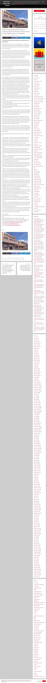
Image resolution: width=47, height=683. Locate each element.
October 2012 (36, 491)
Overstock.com (36, 629)
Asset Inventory (36, 81)
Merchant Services (37, 149)
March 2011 (36, 523)
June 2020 (36, 351)
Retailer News (36, 647)
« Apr (35, 31)
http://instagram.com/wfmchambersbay (13, 225)
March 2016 (36, 421)
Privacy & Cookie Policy (20, 4)
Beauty (35, 89)
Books (35, 91)
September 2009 (37, 553)
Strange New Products (38, 662)
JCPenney (36, 610)
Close (43, 1)
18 (34, 26)
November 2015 (37, 428)
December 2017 (36, 385)
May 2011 (35, 519)
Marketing (36, 147)
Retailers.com (36, 649)
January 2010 (36, 547)
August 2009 (36, 555)
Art (34, 79)
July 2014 (35, 455)
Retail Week (36, 644)
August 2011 (36, 514)
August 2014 (36, 453)
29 (42, 28)
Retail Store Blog (37, 639)
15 (42, 24)
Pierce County (9, 259)
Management (36, 145)
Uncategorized (36, 210)
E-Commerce (36, 108)
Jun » (37, 31)
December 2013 (36, 467)
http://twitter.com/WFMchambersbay (12, 223)
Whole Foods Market (20, 259)
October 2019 (36, 361)
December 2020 (37, 343)
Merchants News (37, 620)
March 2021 (36, 339)
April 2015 (35, 440)
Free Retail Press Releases (38, 607)
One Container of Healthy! (38, 269)
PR (34, 169)
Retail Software (36, 181)
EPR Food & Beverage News (39, 594)
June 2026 (36, 338)
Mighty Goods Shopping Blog (39, 622)
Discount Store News (37, 591)
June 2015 (35, 436)
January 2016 (36, 424)
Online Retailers (37, 156)
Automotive (36, 84)
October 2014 (36, 450)
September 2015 (37, 431)
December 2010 (37, 528)
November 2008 (37, 570)
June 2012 (35, 497)
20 (38, 26)
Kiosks (35, 139)
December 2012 (36, 487)
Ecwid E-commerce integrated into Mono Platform (37, 306)
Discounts (35, 106)
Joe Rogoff (5, 259)
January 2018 (36, 384)
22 (42, 26)
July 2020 (35, 350)
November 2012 (37, 489)
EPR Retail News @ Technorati (39, 602)
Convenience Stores (37, 101)
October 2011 (36, 511)
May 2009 (35, 560)
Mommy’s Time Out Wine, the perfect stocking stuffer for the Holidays (39, 286)
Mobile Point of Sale (37, 152)
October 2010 (36, 531)
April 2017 (35, 399)
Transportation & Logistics (38, 206)
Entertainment (36, 111)
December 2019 (37, 360)
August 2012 (36, 494)
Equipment (36, 115)
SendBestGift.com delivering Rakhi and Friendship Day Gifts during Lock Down (39, 328)
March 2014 (36, 462)
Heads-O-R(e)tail (37, 609)
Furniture (35, 123)
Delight (35, 589)
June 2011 (35, 518)
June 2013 (35, 477)
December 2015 (36, 426)
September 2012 (37, 492)
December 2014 (36, 446)
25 (34, 28)
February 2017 (36, 402)
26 (36, 28)
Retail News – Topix (37, 637)
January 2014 (36, 465)
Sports (35, 196)
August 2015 (36, 433)
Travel (35, 208)
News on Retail (36, 625)
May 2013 (35, 479)
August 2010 (36, 535)
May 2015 (35, 438)
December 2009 (37, 548)
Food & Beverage (37, 120)
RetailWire (36, 652)
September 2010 (37, 533)
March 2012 (36, 502)
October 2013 (36, 470)
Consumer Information (38, 98)
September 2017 (37, 390)
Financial (35, 118)
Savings (35, 189)
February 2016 (36, 423)
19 (36, 26)
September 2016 (37, 411)
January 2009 (36, 567)
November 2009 (37, 550)
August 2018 (36, 377)
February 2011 (36, 525)
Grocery (35, 128)
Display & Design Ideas (38, 593)
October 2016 (36, 409)
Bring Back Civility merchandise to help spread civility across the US (39, 292)
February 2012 (36, 504)
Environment (36, 113)
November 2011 (36, 509)
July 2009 (35, 557)
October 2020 (36, 344)
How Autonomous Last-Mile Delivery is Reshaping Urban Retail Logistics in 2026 (39, 248)
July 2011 (35, 516)
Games (35, 125)
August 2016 (36, 412)
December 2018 (37, 372)
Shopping (35, 191)
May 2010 (35, 540)
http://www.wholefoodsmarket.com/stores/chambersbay (16, 221)
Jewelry (35, 137)
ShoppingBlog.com (37, 659)
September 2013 (37, 472)
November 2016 (37, 407)
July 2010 (35, 536)
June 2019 (35, 365)
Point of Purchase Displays (38, 166)
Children (35, 94)
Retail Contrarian (37, 635)
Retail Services (36, 179)
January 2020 (36, 358)
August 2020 (36, 348)
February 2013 (36, 484)
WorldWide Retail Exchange (39, 676)
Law (34, 140)
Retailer (35, 186)
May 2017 (35, 397)
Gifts (35, 127)
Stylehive (35, 664)
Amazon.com (36, 582)
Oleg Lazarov (36, 627)
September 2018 (37, 375)
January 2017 (36, 404)
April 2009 (35, 562)
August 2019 (36, 363)
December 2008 (37, 569)
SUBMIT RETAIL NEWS (39, 10)
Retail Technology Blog (38, 642)
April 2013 (35, 480)
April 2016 (35, 419)
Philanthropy (36, 164)
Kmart (35, 612)
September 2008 (37, 574)
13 (38, 24)
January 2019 (36, 370)
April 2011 (35, 521)
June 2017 (35, 395)
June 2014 (35, 457)
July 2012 (35, 496)
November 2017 (37, 387)
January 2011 (36, 526)
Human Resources (37, 135)
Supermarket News (37, 666)
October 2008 (36, 572)
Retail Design (36, 177)
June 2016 (35, 416)
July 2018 (35, 378)
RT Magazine (36, 654)
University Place (14, 259)
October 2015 (36, 429)
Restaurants (36, 172)
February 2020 (36, 356)
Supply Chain (36, 199)
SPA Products (36, 194)
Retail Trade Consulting (38, 184)
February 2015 (36, 443)
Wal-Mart (35, 674)
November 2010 (37, 530)
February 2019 (36, 368)
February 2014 (36, 463)
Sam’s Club (36, 656)
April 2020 (35, 353)
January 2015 (36, 445)
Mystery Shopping (37, 154)
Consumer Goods (37, 96)
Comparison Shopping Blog (39, 584)
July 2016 (35, 414)
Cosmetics (36, 103)
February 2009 (36, 565)
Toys (34, 203)
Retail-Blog (36, 645)
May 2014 (35, 458)
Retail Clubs (36, 176)
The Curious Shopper (37, 671)
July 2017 (35, 394)
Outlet (35, 159)
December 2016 (37, 406)
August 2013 (36, 474)
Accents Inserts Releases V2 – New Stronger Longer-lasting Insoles (39, 297)
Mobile (35, 150)
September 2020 (37, 346)
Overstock (36, 161)
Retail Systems (36, 640)
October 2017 (36, 389)
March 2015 (36, 441)
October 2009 (36, 552)
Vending (35, 211)
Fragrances (36, 122)
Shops (35, 193)
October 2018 (36, 373)
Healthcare (36, 130)
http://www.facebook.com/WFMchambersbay (14, 222)
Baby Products (36, 88)
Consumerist (36, 586)
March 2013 (36, 482)
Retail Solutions (36, 182)
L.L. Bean (35, 614)
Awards (35, 86)
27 (38, 28)
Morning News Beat (37, 624)
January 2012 (36, 506)
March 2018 (36, 380)
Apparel (35, 77)
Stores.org (36, 661)
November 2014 (37, 448)
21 (40, 26)
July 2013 (35, 475)
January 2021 (36, 341)
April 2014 (35, 460)
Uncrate (35, 673)
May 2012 (35, 499)
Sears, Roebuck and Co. (38, 657)
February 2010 (36, 545)
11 (34, 24)
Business (35, 93)
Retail (35, 174)
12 (36, 24)
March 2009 (36, 564)
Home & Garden (37, 132)
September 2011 (37, 513)
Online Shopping (37, 157)
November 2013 (37, 468)
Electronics (36, 110)
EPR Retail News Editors (14, 35)
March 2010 (36, 543)
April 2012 (35, 501)
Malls (35, 144)
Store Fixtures (36, 198)
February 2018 (36, 382)
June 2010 (35, 538)
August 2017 (36, 392)
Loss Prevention (37, 142)
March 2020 (36, 355)
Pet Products (36, 162)
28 (40, 28)
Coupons (35, 105)
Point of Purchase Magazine (39, 630)
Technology (36, 201)
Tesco (35, 669)
